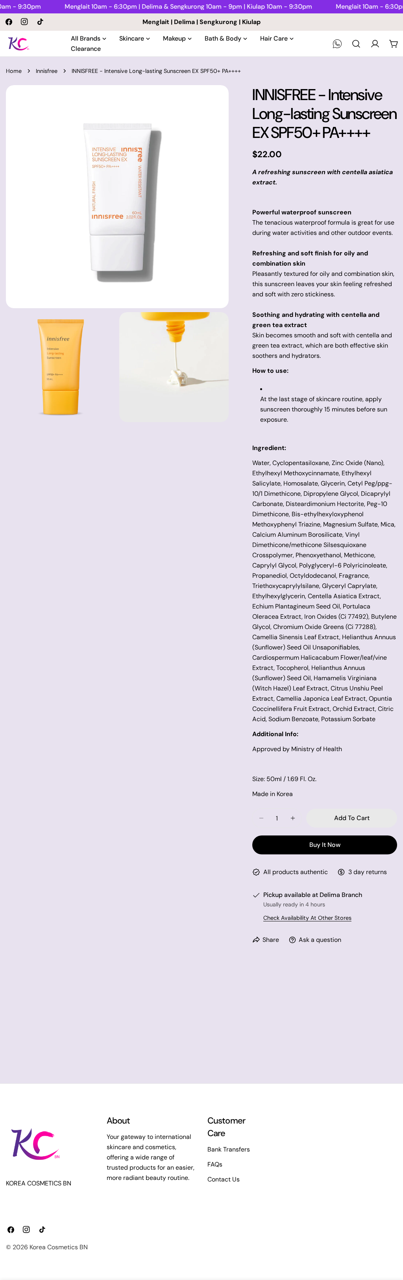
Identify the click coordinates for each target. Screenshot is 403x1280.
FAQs (214, 1164)
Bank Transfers (228, 1149)
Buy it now (324, 845)
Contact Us (223, 1179)
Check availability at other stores (307, 917)
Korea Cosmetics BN (59, 1247)
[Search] (356, 44)
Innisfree (46, 70)
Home (14, 70)
